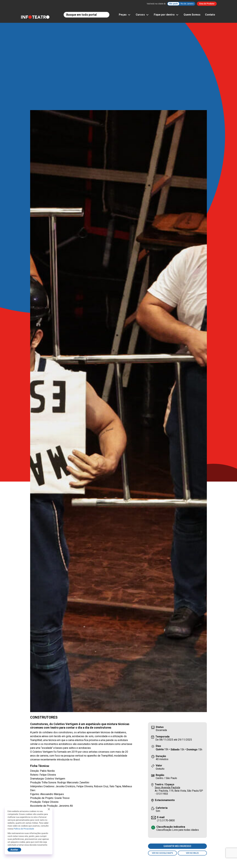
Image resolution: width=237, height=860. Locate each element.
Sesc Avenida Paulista (167, 787)
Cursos (140, 14)
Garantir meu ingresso (177, 846)
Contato (210, 14)
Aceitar (14, 849)
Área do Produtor (206, 4)
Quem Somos (192, 14)
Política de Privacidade (24, 829)
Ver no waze (192, 853)
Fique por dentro (164, 14)
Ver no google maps (162, 853)
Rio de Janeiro (187, 4)
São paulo (173, 4)
